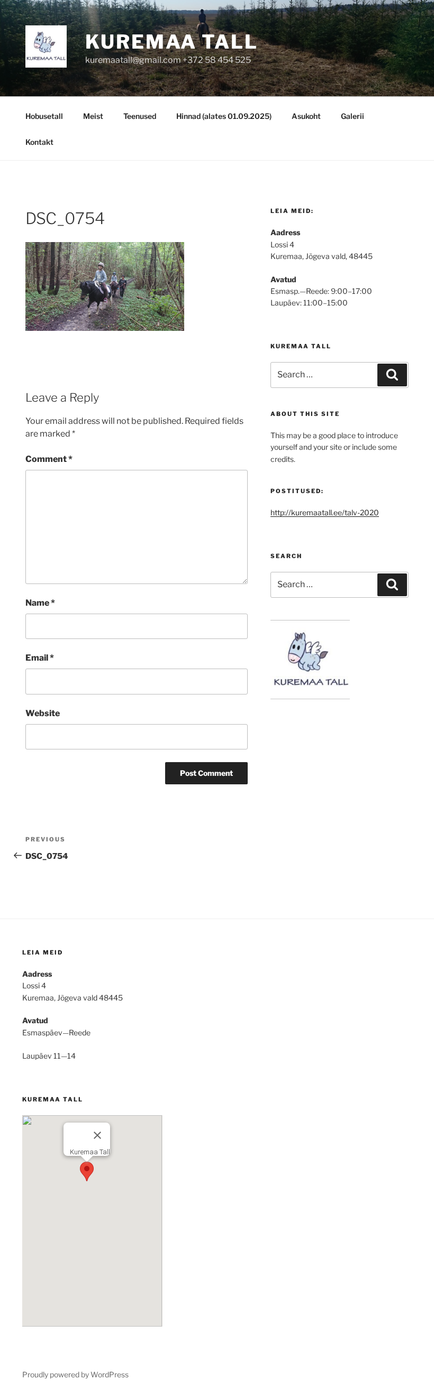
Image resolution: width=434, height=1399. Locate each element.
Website (42, 713)
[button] (87, 1171)
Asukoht (306, 116)
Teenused (139, 116)
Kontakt (39, 141)
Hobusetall (44, 116)
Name (40, 603)
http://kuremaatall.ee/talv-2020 (324, 512)
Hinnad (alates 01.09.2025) (224, 116)
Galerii (352, 116)
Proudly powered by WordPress (75, 1374)
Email (39, 658)
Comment (49, 459)
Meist (93, 116)
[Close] (97, 1135)
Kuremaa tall (171, 41)
